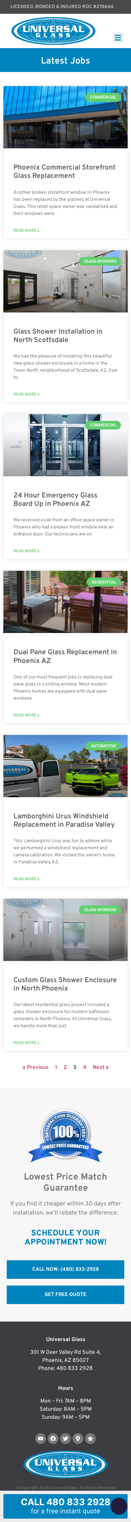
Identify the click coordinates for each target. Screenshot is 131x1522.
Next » (101, 1067)
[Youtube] (40, 1438)
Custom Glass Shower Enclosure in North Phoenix (65, 984)
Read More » (26, 230)
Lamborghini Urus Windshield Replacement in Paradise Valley (64, 820)
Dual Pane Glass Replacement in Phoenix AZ (65, 656)
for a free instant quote (66, 1505)
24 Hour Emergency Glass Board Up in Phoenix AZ (55, 500)
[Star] (90, 1438)
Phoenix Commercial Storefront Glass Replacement (64, 172)
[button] (118, 37)
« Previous (36, 1067)
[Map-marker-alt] (78, 1438)
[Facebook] (53, 1438)
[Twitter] (65, 1438)
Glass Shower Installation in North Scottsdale (57, 336)
